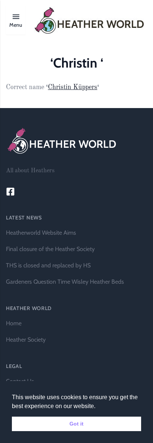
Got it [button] (76, 424)
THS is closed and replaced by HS (48, 265)
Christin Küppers (72, 87)
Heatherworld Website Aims (41, 232)
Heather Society (26, 339)
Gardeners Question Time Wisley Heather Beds (65, 281)
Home (14, 323)
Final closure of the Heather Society (50, 249)
